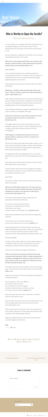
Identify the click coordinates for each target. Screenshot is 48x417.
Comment (35, 387)
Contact (2, 1)
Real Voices (10, 17)
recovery (38, 339)
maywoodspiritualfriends (29, 38)
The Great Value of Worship (12, 357)
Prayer (32, 339)
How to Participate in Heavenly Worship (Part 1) (36, 358)
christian (11, 339)
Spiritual (20, 341)
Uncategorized (28, 341)
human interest (19, 339)
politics (26, 339)
